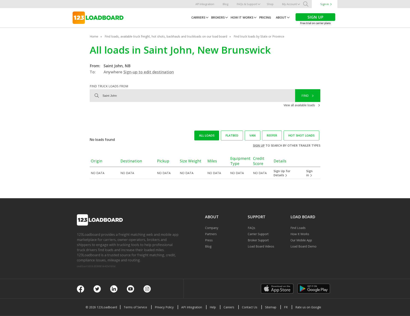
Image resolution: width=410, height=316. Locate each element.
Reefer (272, 135)
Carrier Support (258, 234)
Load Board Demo (303, 246)
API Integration (204, 4)
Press (209, 240)
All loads (206, 135)
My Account (289, 4)
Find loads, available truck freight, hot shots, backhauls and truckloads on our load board (166, 36)
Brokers (218, 17)
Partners (211, 234)
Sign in (324, 4)
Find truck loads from (109, 86)
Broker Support (258, 240)
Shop (270, 4)
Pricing (265, 17)
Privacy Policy (164, 307)
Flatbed (232, 135)
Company (211, 228)
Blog (225, 4)
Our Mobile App (301, 240)
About (281, 17)
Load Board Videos (261, 246)
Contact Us (249, 307)
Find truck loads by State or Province (259, 36)
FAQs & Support (247, 4)
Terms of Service (135, 307)
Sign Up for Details (282, 173)
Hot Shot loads (301, 135)
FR (286, 307)
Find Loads (298, 228)
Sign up (259, 145)
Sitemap (270, 307)
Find (305, 95)
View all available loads (299, 105)
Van (252, 135)
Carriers (198, 17)
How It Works (242, 17)
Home (94, 36)
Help (213, 307)
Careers (229, 307)
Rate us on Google (308, 307)
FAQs (251, 228)
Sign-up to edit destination (148, 71)
